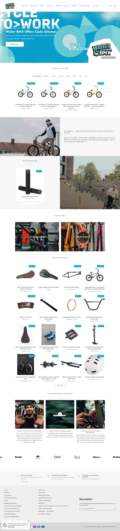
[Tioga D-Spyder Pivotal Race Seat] (48, 274)
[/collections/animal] (17, 457)
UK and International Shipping (12, 506)
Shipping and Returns (10, 503)
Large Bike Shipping (9, 514)
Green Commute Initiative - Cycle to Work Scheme (53, 506)
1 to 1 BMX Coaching (44, 514)
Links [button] (6, 490)
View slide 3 (106, 57)
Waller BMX (89, 526)
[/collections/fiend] (56, 457)
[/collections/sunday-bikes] (96, 457)
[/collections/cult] (37, 457)
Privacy (6, 500)
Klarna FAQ (42, 492)
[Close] (28, 521)
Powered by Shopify (109, 526)
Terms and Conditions (10, 498)
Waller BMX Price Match (45, 498)
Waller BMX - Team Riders (46, 511)
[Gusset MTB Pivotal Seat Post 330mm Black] (48, 304)
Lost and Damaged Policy (11, 516)
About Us (6, 492)
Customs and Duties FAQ (11, 508)
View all (60, 385)
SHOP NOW (14, 45)
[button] (25, 6)
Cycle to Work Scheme (45, 508)
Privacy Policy (11, 527)
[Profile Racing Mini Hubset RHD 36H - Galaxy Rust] (48, 334)
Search (99, 526)
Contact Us (7, 495)
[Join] (114, 508)
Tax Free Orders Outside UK (12, 511)
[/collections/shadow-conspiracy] (76, 457)
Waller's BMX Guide (44, 495)
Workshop (42, 503)
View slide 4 (108, 57)
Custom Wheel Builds (45, 500)
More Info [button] (42, 490)
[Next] (110, 92)
